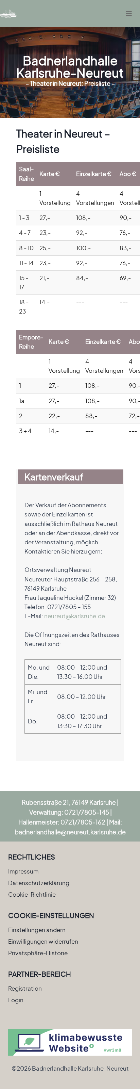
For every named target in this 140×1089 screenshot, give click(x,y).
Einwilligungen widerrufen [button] (43, 941)
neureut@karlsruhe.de (74, 616)
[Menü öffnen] (128, 13)
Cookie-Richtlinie (32, 894)
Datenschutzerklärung (38, 882)
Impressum (23, 871)
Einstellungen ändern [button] (37, 929)
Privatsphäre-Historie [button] (38, 953)
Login (15, 1000)
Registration (25, 988)
